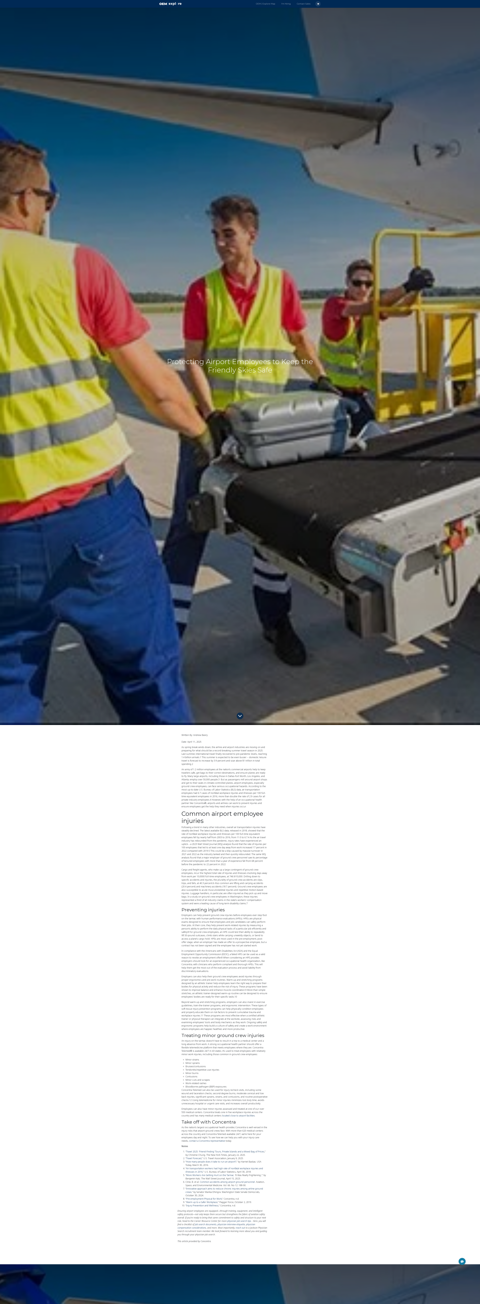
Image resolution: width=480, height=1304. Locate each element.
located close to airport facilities (238, 1115)
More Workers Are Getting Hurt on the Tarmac (210, 1175)
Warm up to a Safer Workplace (202, 1202)
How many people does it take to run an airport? (211, 1161)
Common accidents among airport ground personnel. (227, 1181)
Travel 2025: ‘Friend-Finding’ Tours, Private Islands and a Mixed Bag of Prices (225, 1151)
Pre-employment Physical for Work (204, 1198)
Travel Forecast (194, 1158)
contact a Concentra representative (207, 1140)
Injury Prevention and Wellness (202, 1205)
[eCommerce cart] (318, 3)
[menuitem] (265, 3)
